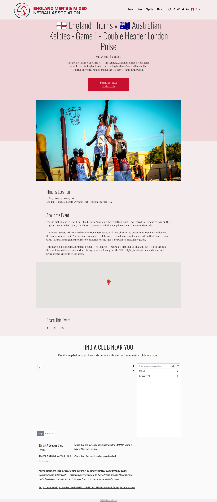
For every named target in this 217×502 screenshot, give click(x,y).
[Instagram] (169, 9)
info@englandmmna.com (123, 487)
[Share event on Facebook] (47, 328)
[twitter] (182, 9)
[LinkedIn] (187, 9)
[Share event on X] (55, 328)
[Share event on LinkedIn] (62, 328)
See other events (108, 86)
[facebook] (174, 9)
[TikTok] (178, 9)
